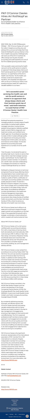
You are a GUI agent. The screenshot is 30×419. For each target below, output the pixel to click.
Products (15, 401)
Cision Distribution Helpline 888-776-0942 (15, 409)
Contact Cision (14, 400)
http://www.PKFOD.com (9, 360)
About (14, 403)
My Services (14, 405)
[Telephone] (24, 2)
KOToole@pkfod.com (14, 375)
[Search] (28, 2)
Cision (17, 416)
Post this (16, 116)
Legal (7, 414)
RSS (16, 414)
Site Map (11, 414)
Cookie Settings (21, 414)
